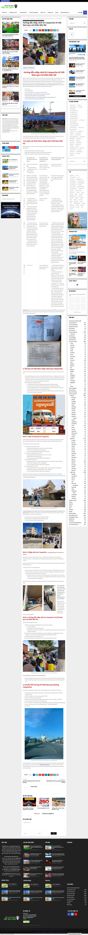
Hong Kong (72, 356)
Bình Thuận (74, 444)
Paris (71, 373)
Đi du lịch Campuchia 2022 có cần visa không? (35, 95)
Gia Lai (73, 479)
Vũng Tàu (72, 151)
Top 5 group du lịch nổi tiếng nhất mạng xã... (80, 84)
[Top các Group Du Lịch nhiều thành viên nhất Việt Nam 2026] (77, 50)
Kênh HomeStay (23, 12)
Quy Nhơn (74, 496)
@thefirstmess (77, 312)
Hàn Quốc (71, 194)
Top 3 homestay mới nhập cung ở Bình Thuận (34, 98)
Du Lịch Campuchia (73, 332)
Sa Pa (73, 425)
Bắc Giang (74, 397)
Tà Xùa (73, 427)
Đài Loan (72, 153)
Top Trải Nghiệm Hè (13, 159)
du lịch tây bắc (73, 127)
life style (82, 136)
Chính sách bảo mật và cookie (75, 934)
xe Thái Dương (50, 571)
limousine (72, 138)
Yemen (71, 386)
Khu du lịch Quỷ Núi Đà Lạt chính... (82, 263)
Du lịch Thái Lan (72, 186)
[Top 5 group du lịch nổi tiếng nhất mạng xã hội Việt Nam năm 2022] (72, 85)
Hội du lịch (81, 194)
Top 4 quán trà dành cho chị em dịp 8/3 (80, 91)
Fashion (70, 502)
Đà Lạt (78, 153)
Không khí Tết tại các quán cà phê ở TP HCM (56, 781)
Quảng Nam (74, 491)
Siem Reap (72, 334)
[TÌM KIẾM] (84, 23)
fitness (82, 192)
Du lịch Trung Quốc (74, 125)
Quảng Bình (74, 421)
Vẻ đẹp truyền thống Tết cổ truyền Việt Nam (10, 86)
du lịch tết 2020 (73, 129)
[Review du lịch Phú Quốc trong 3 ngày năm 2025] (72, 79)
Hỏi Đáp (56, 12)
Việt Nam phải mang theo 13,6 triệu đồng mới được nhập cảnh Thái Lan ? (40, 97)
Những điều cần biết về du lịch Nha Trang (58, 808)
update (79, 149)
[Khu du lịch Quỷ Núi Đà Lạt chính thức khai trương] (82, 258)
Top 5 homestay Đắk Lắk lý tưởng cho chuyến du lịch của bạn (36, 847)
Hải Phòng (74, 406)
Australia (72, 345)
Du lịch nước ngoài (74, 118)
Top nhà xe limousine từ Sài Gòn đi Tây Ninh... (80, 71)
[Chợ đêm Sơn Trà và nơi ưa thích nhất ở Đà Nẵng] (10, 44)
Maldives (72, 365)
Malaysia (79, 138)
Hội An (74, 492)
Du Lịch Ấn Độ (72, 328)
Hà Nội (76, 194)
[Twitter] (80, 12)
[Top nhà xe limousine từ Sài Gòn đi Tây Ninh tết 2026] (72, 72)
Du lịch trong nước (74, 123)
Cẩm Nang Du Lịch (73, 322)
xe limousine (79, 151)
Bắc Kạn (73, 399)
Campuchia (72, 105)
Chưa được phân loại (73, 324)
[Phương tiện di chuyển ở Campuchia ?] (5, 189)
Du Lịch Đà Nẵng (72, 337)
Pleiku (73, 489)
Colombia (72, 347)
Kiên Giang (74, 457)
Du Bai (71, 350)
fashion (80, 131)
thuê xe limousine (77, 203)
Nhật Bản (72, 142)
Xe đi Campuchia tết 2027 (43, 808)
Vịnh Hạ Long (74, 433)
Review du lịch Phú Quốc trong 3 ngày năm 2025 (80, 78)
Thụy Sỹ (72, 378)
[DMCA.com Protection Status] (26, 922)
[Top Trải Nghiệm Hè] (5, 161)
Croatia (71, 349)
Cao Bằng (74, 401)
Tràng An (75, 418)
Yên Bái (73, 436)
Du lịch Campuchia (74, 110)
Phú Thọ (73, 420)
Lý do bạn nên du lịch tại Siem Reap (14, 174)
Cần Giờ (73, 448)
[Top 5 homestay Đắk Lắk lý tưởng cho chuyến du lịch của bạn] (10, 27)
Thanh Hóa (74, 431)
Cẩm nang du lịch (13, 12)
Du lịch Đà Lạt (72, 335)
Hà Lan (71, 354)
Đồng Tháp (74, 453)
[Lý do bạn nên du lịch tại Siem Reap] (5, 175)
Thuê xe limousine (32, 929)
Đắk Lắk (73, 477)
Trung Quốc (73, 149)
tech (71, 203)
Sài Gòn (81, 201)
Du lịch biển (72, 179)
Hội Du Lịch (4, 12)
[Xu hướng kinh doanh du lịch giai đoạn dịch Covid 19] (73, 269)
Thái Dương (26, 27)
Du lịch (78, 177)
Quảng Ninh (74, 423)
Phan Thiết (74, 487)
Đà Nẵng (72, 155)
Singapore (78, 144)
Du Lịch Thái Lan (72, 390)
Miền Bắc (72, 140)
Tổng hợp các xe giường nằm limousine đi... (81, 274)
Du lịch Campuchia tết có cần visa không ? (31, 781)
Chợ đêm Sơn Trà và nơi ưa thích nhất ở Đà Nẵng (10, 52)
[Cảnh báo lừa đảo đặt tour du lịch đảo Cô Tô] (10, 96)
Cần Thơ (73, 449)
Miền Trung (72, 472)
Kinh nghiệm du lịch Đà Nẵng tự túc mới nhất (28, 808)
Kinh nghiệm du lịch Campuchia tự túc (43, 929)
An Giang (73, 440)
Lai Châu (73, 410)
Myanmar (72, 369)
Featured (71, 504)
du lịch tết (81, 127)
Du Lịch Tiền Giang (73, 391)
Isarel (71, 362)
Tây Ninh (73, 466)
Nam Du (73, 459)
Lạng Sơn (73, 412)
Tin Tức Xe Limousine (33, 12)
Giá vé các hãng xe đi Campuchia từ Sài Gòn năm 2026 (57, 847)
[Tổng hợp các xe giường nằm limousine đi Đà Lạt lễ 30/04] (82, 269)
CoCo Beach (74, 476)
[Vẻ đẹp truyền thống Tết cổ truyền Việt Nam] (10, 78)
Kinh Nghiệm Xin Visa (40, 20)
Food (70, 507)
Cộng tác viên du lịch (73, 326)
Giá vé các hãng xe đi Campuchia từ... (75, 248)
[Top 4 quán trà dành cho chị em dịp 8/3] (72, 92)
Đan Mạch (72, 352)
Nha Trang (74, 483)
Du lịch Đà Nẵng (72, 177)
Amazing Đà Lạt (53, 929)
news (77, 140)
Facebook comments (48, 813)
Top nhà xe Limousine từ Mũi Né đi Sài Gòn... (80, 64)
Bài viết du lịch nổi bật (26, 20)
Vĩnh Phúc (74, 434)
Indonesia (72, 360)
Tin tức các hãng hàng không (75, 522)
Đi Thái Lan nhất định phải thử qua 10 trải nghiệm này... (10, 69)
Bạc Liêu (73, 442)
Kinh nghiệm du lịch (65, 12)
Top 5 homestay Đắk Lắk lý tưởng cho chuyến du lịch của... (10, 35)
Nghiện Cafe (50, 12)
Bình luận (37, 813)
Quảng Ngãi (74, 494)
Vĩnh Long (74, 468)
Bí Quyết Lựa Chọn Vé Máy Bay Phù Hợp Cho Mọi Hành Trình (13, 167)
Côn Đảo (73, 451)
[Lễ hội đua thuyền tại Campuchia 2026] (5, 182)
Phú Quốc (78, 142)
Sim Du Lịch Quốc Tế (61, 929)
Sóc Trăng (74, 464)
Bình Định (74, 474)
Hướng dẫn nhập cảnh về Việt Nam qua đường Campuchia (37, 94)
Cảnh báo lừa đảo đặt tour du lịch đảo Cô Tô (10, 103)
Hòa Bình (73, 408)
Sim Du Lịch (42, 12)
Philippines (72, 375)
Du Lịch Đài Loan (72, 339)
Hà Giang (73, 403)
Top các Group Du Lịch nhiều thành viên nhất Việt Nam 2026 (77, 58)
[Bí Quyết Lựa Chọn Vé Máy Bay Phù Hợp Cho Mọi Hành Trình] (5, 168)
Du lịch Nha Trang (74, 114)
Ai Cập (71, 343)
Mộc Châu (74, 414)
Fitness (70, 505)
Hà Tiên (73, 455)
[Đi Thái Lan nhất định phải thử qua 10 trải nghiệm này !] (10, 61)
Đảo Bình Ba (75, 485)
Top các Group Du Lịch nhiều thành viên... (72, 263)
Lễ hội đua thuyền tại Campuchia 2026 (13, 181)
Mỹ (71, 367)
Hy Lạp (71, 358)
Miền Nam (72, 438)
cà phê (79, 105)
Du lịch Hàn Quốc (73, 112)
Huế (72, 481)
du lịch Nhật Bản (73, 116)
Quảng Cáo (29, 918)
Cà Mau (73, 446)
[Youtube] (82, 12)
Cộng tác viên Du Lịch (36, 925)
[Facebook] (78, 12)
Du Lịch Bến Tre (72, 330)
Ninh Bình (74, 416)
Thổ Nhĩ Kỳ (72, 377)
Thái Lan (83, 203)
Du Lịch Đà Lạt (73, 131)
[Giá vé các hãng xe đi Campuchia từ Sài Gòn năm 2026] (77, 240)
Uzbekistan (72, 382)
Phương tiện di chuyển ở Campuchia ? (14, 188)
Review (72, 144)
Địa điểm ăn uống (72, 500)
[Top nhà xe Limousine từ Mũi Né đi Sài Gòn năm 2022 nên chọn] (72, 65)
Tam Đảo (73, 429)
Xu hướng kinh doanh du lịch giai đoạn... (72, 274)
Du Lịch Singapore (73, 388)
